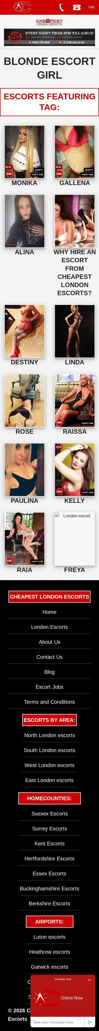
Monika (24, 182)
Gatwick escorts (49, 967)
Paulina (24, 500)
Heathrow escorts (49, 952)
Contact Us (49, 657)
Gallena (74, 182)
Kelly (74, 500)
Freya (74, 569)
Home (49, 612)
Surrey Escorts (49, 828)
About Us (49, 642)
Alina (24, 252)
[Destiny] (24, 331)
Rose (25, 431)
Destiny (24, 362)
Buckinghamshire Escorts (49, 888)
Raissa (75, 431)
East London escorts (49, 780)
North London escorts (49, 735)
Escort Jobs (49, 687)
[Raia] (24, 539)
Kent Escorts (50, 843)
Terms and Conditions (49, 702)
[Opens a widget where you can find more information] (63, 1001)
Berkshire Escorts (49, 903)
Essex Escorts (49, 873)
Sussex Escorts (49, 813)
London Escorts (49, 627)
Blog (49, 672)
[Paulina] (24, 470)
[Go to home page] (22, 7)
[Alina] (24, 221)
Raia (24, 569)
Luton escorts (49, 937)
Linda (74, 362)
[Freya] (74, 539)
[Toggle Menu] (7, 7)
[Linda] (74, 331)
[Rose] (24, 400)
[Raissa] (74, 400)
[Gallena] (74, 152)
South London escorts (49, 750)
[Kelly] (74, 470)
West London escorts (49, 765)
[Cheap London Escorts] (49, 23)
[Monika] (24, 152)
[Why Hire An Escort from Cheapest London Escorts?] (74, 221)
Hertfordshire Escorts (49, 858)
